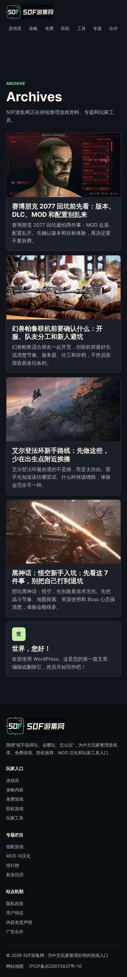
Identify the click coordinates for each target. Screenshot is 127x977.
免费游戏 (14, 799)
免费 (49, 28)
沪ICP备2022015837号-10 (55, 966)
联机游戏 (14, 808)
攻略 (33, 28)
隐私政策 (14, 903)
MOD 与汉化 (18, 855)
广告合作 (14, 931)
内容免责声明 (19, 922)
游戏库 (15, 28)
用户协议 (14, 912)
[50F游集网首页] (30, 11)
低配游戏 (14, 846)
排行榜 (12, 865)
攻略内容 (14, 789)
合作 (113, 28)
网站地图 (14, 966)
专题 (97, 28)
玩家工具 (14, 817)
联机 (65, 28)
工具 (81, 28)
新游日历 (14, 874)
